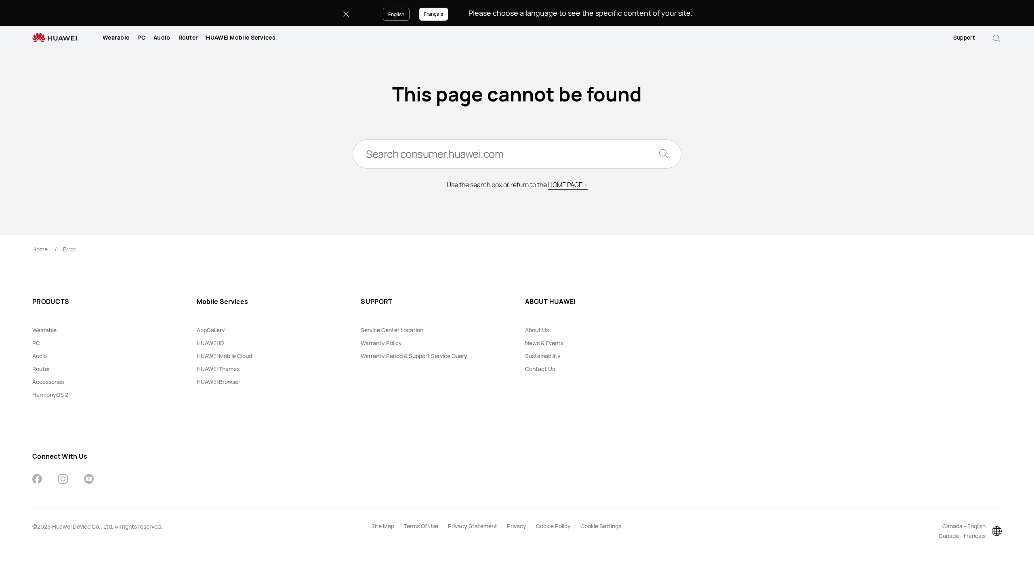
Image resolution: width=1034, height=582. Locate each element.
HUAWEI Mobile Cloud (224, 356)
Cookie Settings (600, 526)
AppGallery (211, 330)
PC (141, 37)
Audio (161, 37)
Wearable (116, 37)
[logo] (54, 38)
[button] (996, 37)
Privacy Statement (472, 526)
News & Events (544, 343)
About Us (537, 330)
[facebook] (37, 480)
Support (964, 37)
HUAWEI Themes (218, 369)
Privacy (516, 526)
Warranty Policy (381, 343)
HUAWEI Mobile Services (240, 37)
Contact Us (540, 369)
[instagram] (63, 480)
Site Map (382, 526)
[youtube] (89, 480)
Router (188, 37)
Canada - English (964, 526)
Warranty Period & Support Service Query (414, 356)
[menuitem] (116, 37)
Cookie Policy (553, 526)
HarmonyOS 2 (50, 395)
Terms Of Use (421, 526)
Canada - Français (962, 536)
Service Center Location (392, 330)
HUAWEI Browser (218, 382)
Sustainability (543, 356)
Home (40, 249)
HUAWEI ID (210, 343)
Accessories (48, 382)
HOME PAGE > (568, 184)
